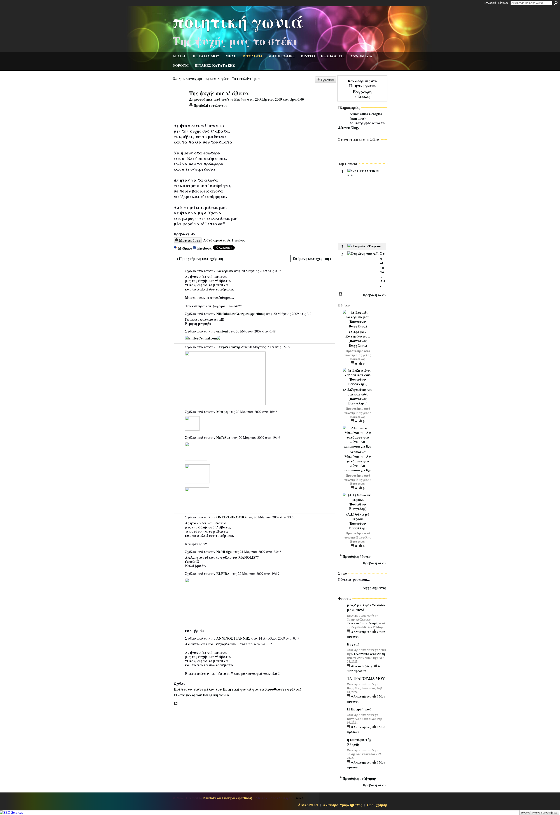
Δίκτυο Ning (348, 127)
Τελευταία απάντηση (362, 623)
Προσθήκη (327, 80)
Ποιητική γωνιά (238, 21)
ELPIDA (223, 573)
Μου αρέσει (189, 240)
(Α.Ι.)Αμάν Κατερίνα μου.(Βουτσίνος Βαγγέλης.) (357, 338)
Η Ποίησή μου (359, 709)
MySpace (185, 248)
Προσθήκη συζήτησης (359, 778)
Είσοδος (503, 3)
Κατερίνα (224, 270)
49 (361, 666)
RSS (176, 704)
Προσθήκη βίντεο (357, 556)
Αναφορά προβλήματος (342, 804)
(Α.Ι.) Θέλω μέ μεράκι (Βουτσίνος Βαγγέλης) (357, 521)
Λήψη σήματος (374, 587)
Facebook (204, 248)
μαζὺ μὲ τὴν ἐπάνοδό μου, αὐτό (366, 607)
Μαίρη (222, 411)
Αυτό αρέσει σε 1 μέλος (224, 240)
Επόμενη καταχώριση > (312, 258)
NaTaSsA (223, 437)
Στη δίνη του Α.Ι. (382, 269)
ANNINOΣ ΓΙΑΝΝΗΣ (233, 638)
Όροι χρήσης (377, 804)
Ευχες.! (353, 644)
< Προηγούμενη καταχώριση (199, 258)
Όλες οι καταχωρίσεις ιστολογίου (201, 78)
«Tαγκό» (374, 245)
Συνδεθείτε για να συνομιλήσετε (539, 812)
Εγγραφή (490, 3)
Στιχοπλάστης (228, 346)
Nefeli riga (224, 551)
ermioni (222, 331)
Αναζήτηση (556, 3)
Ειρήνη (240, 99)
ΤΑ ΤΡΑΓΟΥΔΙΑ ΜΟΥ (366, 678)
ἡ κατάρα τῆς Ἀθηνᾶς (359, 742)
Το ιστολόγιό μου (246, 78)
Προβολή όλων (374, 294)
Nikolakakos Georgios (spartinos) (240, 313)
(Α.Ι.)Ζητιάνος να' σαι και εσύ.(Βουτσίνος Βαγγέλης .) (358, 396)
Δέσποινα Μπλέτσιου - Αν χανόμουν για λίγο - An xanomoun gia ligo (357, 460)
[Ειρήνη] (180, 101)
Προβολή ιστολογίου (210, 105)
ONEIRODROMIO (231, 516)
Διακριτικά (308, 804)
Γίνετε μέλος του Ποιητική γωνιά (201, 694)
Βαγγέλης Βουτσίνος (360, 357)
